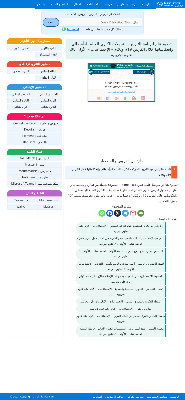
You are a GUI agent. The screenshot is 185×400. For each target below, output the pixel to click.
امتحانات (92, 4)
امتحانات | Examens (35, 136)
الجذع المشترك (48, 54)
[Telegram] (125, 213)
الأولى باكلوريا (21, 48)
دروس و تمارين (127, 4)
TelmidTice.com (45, 396)
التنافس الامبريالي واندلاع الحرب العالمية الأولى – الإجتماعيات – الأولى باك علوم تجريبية (120, 253)
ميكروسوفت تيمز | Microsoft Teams (34, 183)
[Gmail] (133, 213)
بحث (50, 22)
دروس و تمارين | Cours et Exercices (35, 123)
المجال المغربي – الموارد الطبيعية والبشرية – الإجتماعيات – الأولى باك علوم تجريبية (121, 291)
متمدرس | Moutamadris (35, 171)
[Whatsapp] (102, 213)
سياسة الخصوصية (157, 396)
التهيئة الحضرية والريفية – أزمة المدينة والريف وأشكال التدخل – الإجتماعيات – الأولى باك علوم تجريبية (121, 266)
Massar (48, 207)
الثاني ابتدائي (48, 107)
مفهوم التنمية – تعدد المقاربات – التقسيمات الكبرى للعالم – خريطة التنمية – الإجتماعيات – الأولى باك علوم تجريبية (121, 331)
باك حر (40, 4)
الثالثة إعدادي (48, 71)
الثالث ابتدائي (21, 100)
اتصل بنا (97, 396)
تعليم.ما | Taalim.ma (35, 177)
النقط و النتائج (59, 4)
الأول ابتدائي (21, 107)
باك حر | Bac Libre (35, 142)
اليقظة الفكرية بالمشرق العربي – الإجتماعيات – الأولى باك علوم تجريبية (120, 301)
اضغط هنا (73, 29)
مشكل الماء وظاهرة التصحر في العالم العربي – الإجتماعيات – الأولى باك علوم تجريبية (121, 318)
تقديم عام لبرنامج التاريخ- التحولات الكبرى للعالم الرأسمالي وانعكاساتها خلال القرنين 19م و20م (121, 172)
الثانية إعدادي (21, 71)
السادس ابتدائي (48, 94)
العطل (78, 4)
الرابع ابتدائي (48, 100)
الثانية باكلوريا (48, 48)
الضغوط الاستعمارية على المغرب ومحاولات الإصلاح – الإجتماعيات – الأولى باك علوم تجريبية (121, 278)
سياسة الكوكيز (135, 396)
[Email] (140, 213)
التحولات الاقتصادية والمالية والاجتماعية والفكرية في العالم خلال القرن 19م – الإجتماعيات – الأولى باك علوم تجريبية (120, 241)
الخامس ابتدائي (21, 94)
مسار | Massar (35, 165)
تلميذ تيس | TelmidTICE (35, 158)
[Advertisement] (121, 130)
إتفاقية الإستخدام (114, 396)
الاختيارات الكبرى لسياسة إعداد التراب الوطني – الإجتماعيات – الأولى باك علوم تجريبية (120, 228)
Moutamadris (48, 200)
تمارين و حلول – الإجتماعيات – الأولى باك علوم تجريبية (120, 308)
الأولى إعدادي (48, 77)
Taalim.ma (21, 200)
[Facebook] (109, 213)
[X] (117, 213)
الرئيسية (147, 4)
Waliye (21, 207)
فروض (108, 4)
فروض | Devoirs (35, 129)
